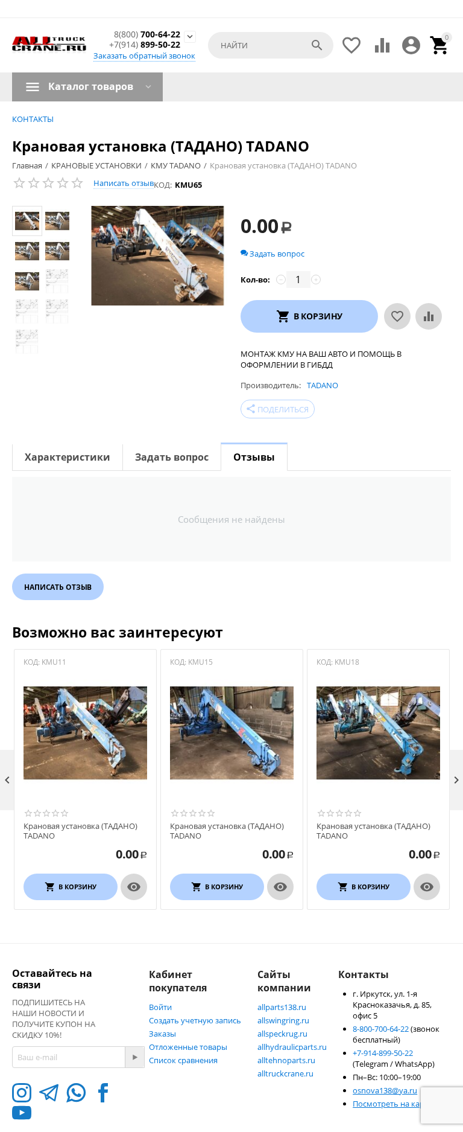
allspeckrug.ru (282, 1033)
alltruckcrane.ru (285, 1073)
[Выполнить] (134, 1057)
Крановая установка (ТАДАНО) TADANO (80, 831)
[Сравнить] (428, 316)
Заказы (162, 1033)
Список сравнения (183, 1060)
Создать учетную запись (195, 1020)
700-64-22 (147, 35)
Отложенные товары (188, 1046)
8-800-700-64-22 (382, 1028)
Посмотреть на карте (392, 1103)
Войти (160, 1007)
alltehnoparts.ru (286, 1060)
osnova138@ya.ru (385, 1090)
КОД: (163, 184)
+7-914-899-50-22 (383, 1052)
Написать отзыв (123, 182)
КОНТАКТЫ (33, 119)
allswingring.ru (283, 1020)
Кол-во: (255, 279)
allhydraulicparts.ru (292, 1046)
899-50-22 (144, 45)
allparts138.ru (281, 1007)
